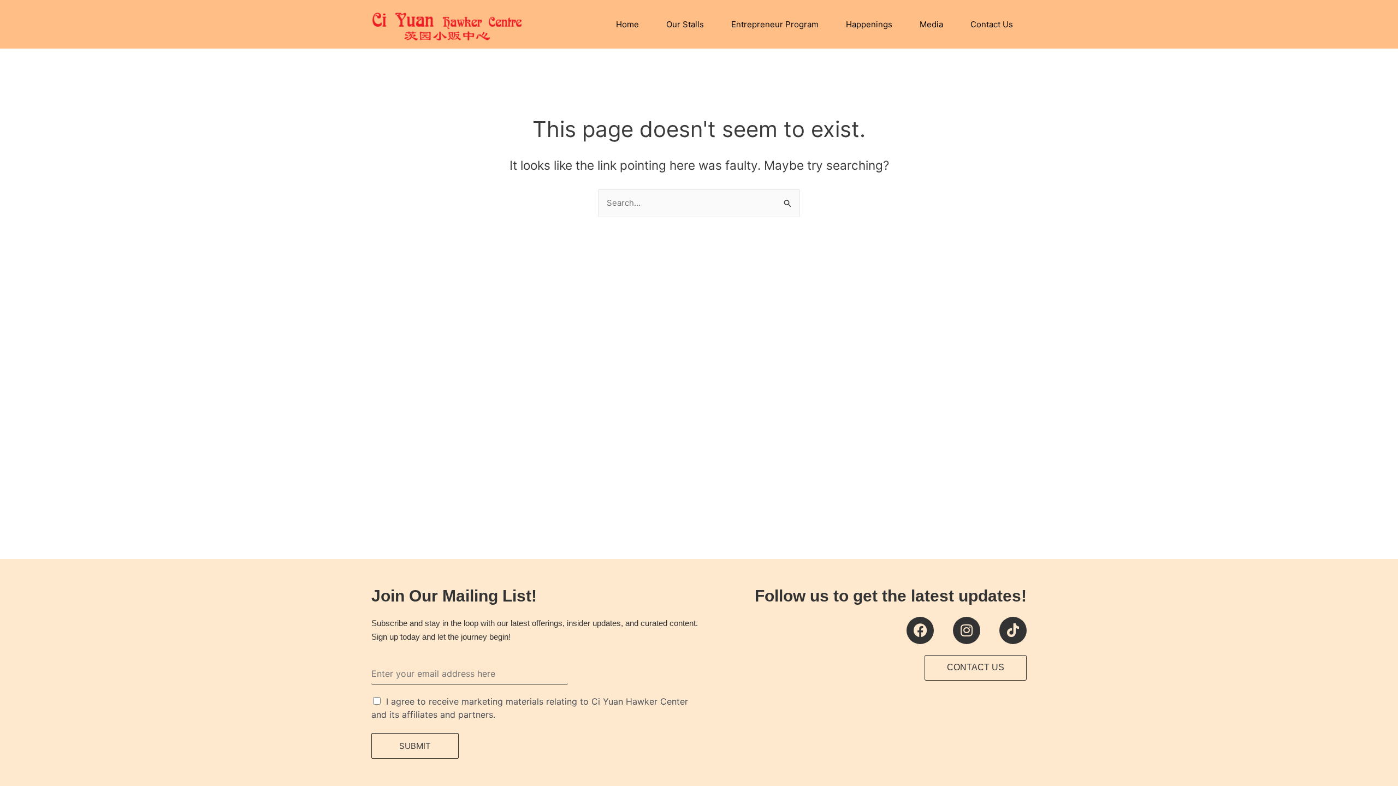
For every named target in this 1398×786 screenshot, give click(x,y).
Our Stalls (685, 24)
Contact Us (991, 24)
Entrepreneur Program (775, 24)
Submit (415, 746)
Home (627, 24)
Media (931, 24)
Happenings (869, 24)
